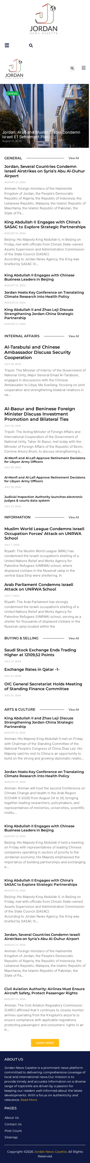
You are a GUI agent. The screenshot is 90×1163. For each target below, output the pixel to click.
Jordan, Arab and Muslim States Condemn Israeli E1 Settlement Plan (41, 134)
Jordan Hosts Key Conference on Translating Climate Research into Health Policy (44, 294)
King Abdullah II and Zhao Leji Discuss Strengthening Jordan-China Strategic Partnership (38, 314)
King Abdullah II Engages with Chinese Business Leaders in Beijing (39, 277)
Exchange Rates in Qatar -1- (32, 669)
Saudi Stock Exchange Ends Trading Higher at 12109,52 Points (40, 652)
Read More (29, 1100)
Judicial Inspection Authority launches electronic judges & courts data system (43, 498)
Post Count (13, 1131)
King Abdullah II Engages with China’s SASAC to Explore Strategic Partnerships (45, 224)
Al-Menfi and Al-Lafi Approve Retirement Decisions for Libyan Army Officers (44, 460)
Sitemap (11, 1137)
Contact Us (13, 1124)
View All (74, 158)
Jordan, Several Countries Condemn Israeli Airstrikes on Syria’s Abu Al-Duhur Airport (44, 171)
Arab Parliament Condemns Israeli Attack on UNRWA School (38, 587)
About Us (12, 1118)
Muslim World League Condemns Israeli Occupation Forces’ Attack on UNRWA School (44, 533)
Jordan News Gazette (50, 1152)
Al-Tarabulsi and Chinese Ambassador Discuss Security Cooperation (37, 352)
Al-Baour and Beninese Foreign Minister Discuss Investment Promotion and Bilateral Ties (39, 414)
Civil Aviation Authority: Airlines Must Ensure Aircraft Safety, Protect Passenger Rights (44, 991)
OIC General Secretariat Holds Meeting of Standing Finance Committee (43, 686)
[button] (31, 45)
